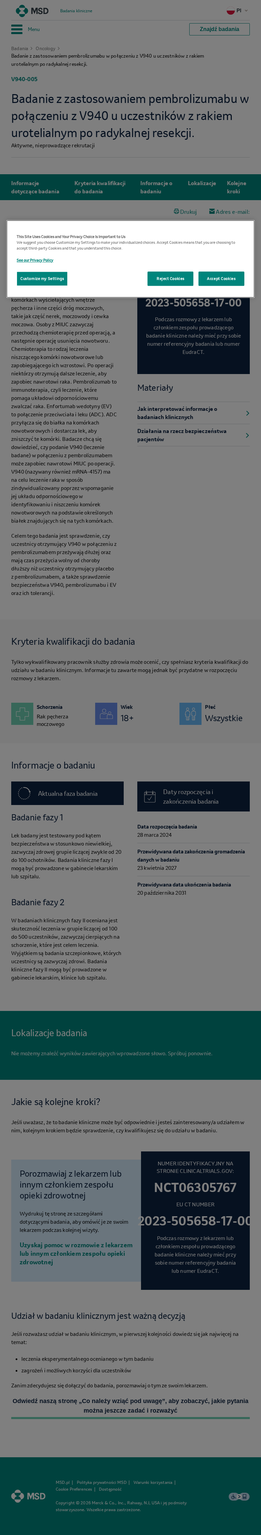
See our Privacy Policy (35, 260)
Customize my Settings (42, 278)
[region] (130, 259)
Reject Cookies (171, 278)
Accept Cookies (221, 278)
